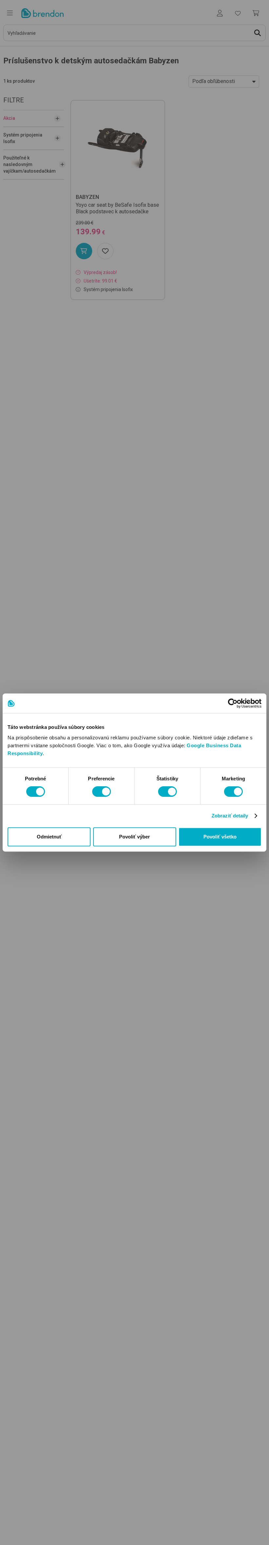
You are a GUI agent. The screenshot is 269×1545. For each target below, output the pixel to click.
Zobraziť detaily (230, 815)
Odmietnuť (49, 836)
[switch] (101, 791)
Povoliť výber (134, 836)
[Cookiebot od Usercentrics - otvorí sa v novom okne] (232, 703)
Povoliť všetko (220, 836)
